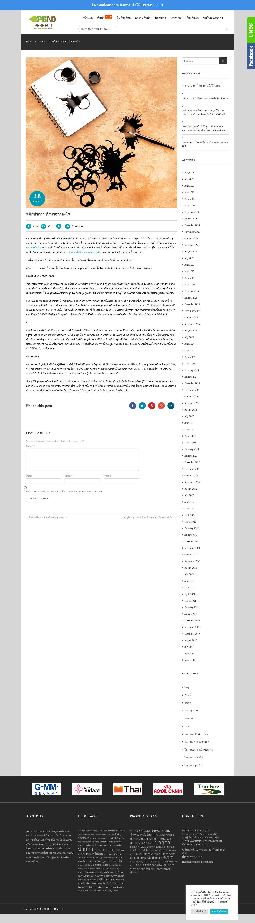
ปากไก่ (117, 872)
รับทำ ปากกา (137, 868)
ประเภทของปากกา (104, 845)
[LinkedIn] (170, 405)
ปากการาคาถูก (97, 861)
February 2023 (191, 449)
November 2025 (192, 232)
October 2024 (191, 317)
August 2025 (190, 251)
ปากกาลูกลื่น (114, 861)
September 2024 (192, 324)
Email (69, 476)
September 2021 (192, 561)
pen (79, 831)
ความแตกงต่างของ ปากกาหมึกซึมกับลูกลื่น (107, 838)
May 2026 (189, 192)
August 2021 (190, 568)
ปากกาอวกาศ (83, 869)
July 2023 (189, 416)
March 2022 (190, 521)
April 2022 (189, 515)
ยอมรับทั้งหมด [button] (219, 911)
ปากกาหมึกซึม (33, 247)
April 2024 (189, 357)
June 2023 (189, 423)
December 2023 (192, 383)
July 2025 (189, 258)
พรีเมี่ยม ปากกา (166, 865)
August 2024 (190, 330)
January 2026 (190, 218)
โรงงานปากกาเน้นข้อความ (198, 749)
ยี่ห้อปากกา (98, 876)
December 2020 (192, 620)
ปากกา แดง (114, 869)
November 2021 (192, 548)
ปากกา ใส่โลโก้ (136, 865)
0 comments (77, 226)
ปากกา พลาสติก (169, 850)
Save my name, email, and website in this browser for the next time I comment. (63, 491)
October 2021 (191, 554)
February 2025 (191, 291)
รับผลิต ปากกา (154, 868)
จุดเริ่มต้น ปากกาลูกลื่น (101, 842)
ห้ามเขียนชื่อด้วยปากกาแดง (113, 883)
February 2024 (191, 370)
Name (30, 476)
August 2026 (190, 172)
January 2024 (190, 377)
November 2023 (192, 390)
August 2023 (190, 409)
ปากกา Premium (138, 847)
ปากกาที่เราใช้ (112, 850)
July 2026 (189, 179)
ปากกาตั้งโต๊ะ (76, 252)
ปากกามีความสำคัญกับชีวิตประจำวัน (102, 858)
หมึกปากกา (105, 879)
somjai (36, 226)
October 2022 (191, 475)
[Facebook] (132, 405)
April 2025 (189, 278)
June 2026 (189, 185)
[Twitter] (142, 405)
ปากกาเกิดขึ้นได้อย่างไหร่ (99, 869)
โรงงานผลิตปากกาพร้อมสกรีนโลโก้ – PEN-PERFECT (127, 5)
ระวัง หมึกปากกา (110, 876)
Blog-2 (187, 695)
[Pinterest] (151, 405)
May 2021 (189, 587)
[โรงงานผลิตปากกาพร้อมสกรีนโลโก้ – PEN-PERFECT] (49, 22)
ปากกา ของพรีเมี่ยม (156, 847)
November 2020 (192, 627)
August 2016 (190, 640)
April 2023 (189, 436)
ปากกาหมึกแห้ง (114, 865)
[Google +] (161, 405)
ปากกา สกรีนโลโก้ (162, 857)
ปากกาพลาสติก (92, 252)
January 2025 (190, 297)
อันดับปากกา (83, 887)
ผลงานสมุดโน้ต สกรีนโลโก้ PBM (202, 85)
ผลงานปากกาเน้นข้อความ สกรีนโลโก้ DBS (205, 98)
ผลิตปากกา (149, 865)
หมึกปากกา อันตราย (94, 883)
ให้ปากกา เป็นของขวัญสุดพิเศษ (106, 891)
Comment (31, 446)
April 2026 (189, 199)
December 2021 (192, 541)
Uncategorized (191, 710)
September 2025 (192, 245)
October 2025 (191, 238)
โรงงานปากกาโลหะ (195, 757)
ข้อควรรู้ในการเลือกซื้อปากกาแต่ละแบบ (46, 517)
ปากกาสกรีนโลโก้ (85, 865)
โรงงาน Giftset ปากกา (196, 734)
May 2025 (189, 271)
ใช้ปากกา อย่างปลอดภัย (114, 887)
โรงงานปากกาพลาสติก (196, 742)
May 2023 (189, 429)
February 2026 (191, 212)
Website (107, 476)
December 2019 (192, 633)
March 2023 (190, 442)
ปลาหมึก (117, 845)
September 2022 (192, 482)
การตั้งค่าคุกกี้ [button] (199, 911)
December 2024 (192, 304)
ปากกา (42, 41)
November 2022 (192, 469)
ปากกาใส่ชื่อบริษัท (169, 861)
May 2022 (189, 508)
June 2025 (189, 265)
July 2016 (189, 647)
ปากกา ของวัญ (99, 850)
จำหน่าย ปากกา (148, 838)
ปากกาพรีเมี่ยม (93, 853)
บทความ (188, 718)
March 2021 (190, 600)
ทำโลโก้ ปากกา (146, 843)
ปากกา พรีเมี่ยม (143, 850)
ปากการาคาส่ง (142, 857)
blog (186, 687)
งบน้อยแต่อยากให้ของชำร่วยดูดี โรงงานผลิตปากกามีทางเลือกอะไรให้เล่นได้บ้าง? (203, 112)
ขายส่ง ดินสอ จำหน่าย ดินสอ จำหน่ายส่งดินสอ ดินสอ (151, 833)
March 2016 (190, 660)
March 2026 (190, 205)
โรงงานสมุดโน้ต (193, 765)
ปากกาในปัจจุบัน (107, 872)
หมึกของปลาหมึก (91, 880)
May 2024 (189, 350)
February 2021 (191, 607)
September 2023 (192, 403)
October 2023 (191, 396)
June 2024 (189, 344)
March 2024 (190, 363)
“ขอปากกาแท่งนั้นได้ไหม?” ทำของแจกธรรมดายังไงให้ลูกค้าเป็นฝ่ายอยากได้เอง (203, 128)
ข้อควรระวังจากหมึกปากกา (97, 834)
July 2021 (189, 574)
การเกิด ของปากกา (89, 831)
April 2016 (189, 653)
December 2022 (192, 462)
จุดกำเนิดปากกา (84, 842)
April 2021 (189, 594)
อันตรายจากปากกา (96, 887)
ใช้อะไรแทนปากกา (85, 891)
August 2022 (190, 489)
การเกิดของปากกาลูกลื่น (107, 831)
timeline (188, 703)
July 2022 (189, 495)
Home (29, 41)
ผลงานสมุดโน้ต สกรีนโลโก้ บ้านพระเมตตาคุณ (205, 144)
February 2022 (191, 528)
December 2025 (192, 225)
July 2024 (189, 337)
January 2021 (190, 614)
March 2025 (190, 284)
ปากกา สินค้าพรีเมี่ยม (153, 861)
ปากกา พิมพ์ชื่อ (136, 854)
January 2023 (190, 456)
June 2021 (189, 581)
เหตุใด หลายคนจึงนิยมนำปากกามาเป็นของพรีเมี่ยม (150, 517)
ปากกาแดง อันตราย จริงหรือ (89, 872)
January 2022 (190, 535)
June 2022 (189, 502)
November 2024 (192, 311)
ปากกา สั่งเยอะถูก (137, 861)
